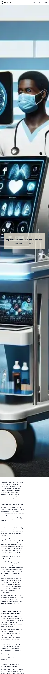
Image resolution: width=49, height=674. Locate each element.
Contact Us (45, 2)
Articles (39, 2)
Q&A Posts (34, 2)
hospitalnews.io (20, 243)
